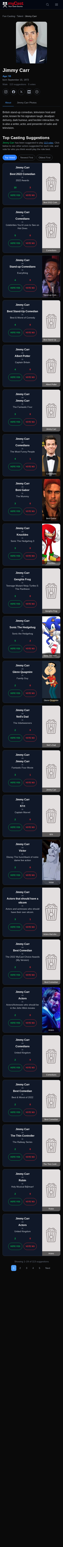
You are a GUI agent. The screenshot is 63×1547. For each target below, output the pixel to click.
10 (15, 187)
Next (47, 1268)
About (8, 102)
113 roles (48, 142)
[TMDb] (37, 92)
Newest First (26, 157)
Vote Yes (15, 195)
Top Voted (10, 157)
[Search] (47, 4)
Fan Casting (9, 16)
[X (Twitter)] (21, 92)
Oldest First (44, 157)
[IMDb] (29, 92)
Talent (20, 16)
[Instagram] (6, 92)
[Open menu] (56, 4)
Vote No (30, 195)
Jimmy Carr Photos (27, 102)
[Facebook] (13, 92)
